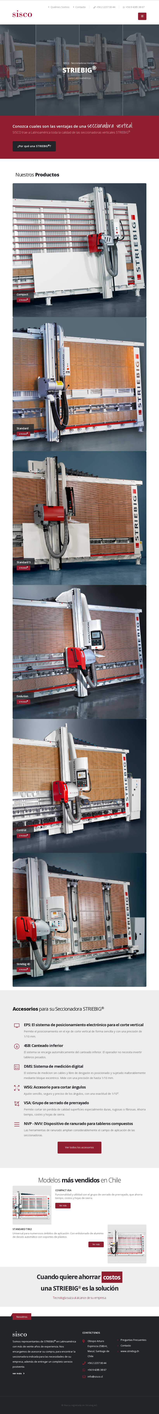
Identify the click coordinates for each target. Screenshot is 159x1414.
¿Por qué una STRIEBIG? (34, 146)
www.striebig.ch (130, 1351)
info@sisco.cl (95, 1376)
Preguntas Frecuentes (133, 1340)
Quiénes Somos (59, 7)
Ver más (63, 1205)
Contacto (80, 7)
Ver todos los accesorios (79, 1147)
